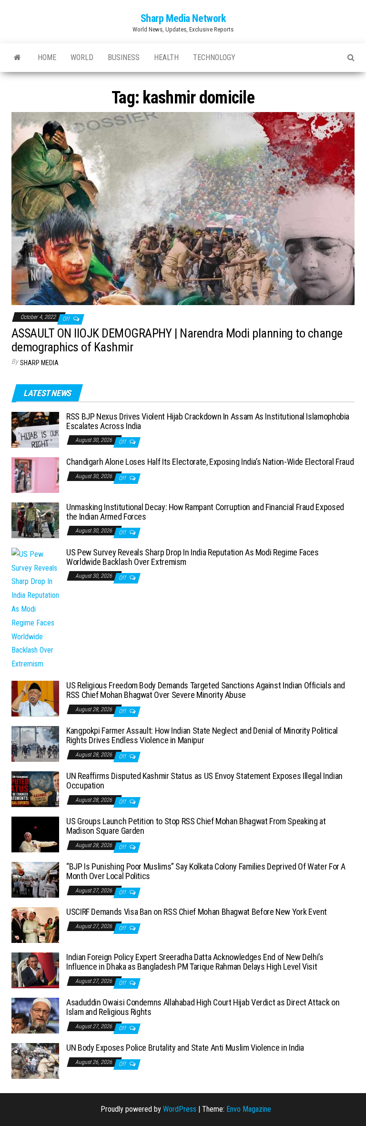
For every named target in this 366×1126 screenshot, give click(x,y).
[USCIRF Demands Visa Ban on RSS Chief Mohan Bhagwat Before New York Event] (35, 924)
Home (47, 57)
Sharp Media (39, 363)
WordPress (179, 1109)
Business (124, 57)
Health (166, 57)
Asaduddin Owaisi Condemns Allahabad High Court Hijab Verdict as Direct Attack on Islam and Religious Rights (202, 1007)
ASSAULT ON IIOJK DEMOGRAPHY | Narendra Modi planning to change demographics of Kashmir (177, 340)
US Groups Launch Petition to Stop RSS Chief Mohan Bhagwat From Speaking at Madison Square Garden (195, 826)
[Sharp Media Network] (17, 57)
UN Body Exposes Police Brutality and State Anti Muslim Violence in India (185, 1048)
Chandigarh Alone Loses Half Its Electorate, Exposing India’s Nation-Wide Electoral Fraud (210, 462)
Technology (214, 57)
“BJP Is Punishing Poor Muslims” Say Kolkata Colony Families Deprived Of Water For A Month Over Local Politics (206, 871)
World (82, 57)
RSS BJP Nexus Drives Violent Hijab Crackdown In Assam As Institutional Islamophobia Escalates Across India (207, 421)
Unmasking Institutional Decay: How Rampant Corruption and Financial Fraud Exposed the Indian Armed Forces (205, 512)
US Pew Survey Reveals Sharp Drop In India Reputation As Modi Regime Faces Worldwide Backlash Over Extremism (192, 557)
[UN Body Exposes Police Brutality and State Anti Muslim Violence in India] (35, 1060)
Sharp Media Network (183, 18)
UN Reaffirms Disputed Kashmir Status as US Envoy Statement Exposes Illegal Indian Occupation (204, 780)
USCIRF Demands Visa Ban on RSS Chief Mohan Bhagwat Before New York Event (196, 912)
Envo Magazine (248, 1109)
